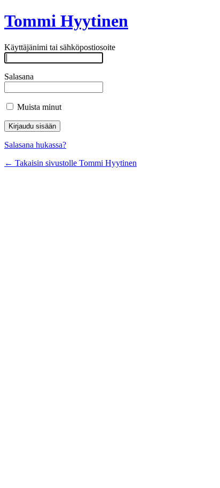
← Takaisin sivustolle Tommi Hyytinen (70, 162)
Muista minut (38, 106)
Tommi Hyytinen (66, 20)
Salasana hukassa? (35, 144)
